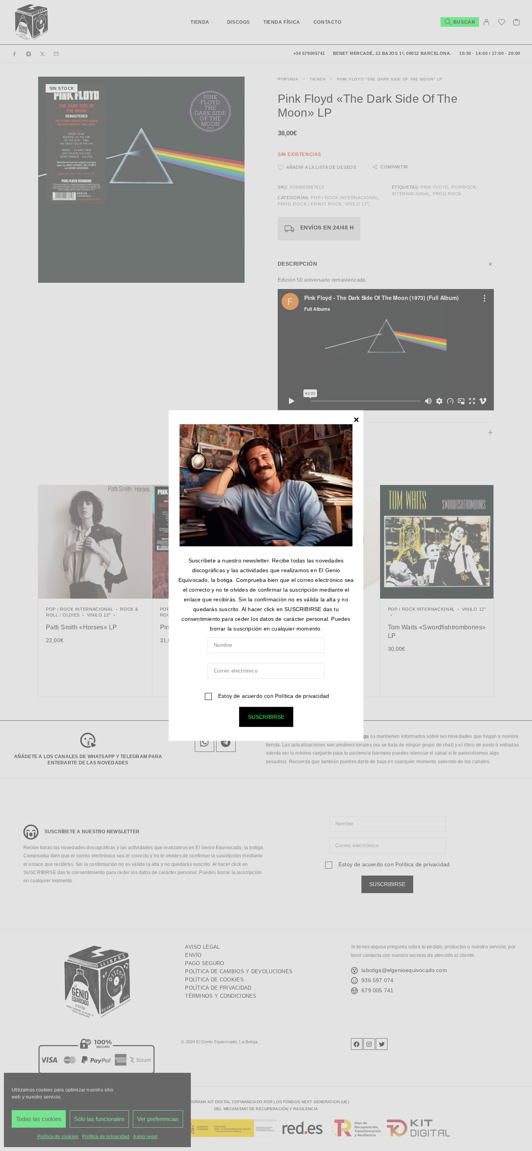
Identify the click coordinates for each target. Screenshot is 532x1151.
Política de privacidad (302, 696)
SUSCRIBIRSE (266, 717)
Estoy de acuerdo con (273, 696)
